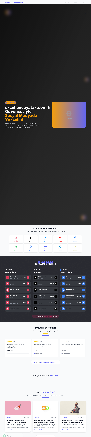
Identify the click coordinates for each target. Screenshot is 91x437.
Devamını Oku (10, 429)
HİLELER (76, 2)
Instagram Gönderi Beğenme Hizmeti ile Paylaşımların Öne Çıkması (43, 422)
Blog (84, 2)
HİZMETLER (66, 2)
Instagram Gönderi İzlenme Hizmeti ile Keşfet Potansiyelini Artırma (17, 422)
